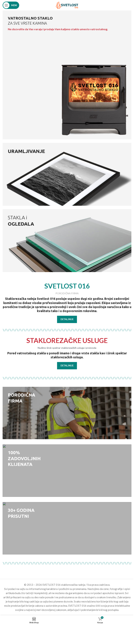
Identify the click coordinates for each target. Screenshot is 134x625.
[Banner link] (67, 74)
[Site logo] (67, 4)
